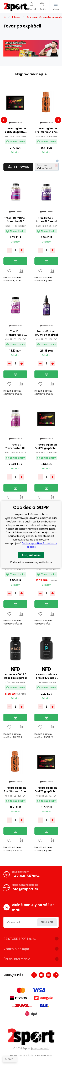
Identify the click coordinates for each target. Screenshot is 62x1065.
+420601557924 (26, 876)
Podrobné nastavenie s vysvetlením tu (31, 562)
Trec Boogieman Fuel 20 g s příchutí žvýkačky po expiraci (46, 446)
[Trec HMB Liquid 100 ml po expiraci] (46, 305)
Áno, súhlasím (31, 555)
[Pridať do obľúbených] (9, 271)
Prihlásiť (47, 922)
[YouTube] (41, 975)
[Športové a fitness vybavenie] (4, 17)
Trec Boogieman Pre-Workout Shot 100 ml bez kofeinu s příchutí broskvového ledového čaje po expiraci (46, 130)
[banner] (15, 6)
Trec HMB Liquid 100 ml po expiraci (46, 333)
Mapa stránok (40, 1048)
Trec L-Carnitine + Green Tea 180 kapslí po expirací (15, 219)
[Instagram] (48, 975)
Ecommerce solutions (23, 1055)
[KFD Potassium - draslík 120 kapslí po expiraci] (46, 649)
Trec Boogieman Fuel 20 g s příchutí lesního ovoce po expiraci (15, 130)
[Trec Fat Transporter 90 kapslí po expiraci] (15, 305)
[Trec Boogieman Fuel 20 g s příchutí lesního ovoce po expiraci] (15, 103)
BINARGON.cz (44, 1055)
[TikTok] (56, 975)
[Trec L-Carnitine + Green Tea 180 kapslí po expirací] (15, 192)
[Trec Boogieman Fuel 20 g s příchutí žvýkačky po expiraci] (46, 419)
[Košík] (42, 6)
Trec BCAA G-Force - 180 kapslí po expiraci (46, 219)
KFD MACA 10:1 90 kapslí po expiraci (15, 676)
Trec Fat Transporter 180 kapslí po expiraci (15, 446)
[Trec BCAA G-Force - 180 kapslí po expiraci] (46, 192)
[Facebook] (34, 975)
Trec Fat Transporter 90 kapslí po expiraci (15, 333)
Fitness (16, 17)
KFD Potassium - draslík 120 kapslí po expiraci (46, 676)
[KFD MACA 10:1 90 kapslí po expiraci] (15, 649)
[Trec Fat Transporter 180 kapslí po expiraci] (15, 419)
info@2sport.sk (25, 889)
